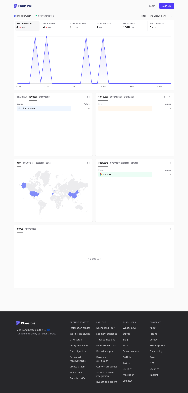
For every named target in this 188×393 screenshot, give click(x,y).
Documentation (131, 351)
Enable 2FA (76, 372)
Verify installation (79, 345)
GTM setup (76, 339)
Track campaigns (105, 339)
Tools (126, 345)
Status (126, 333)
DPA (152, 363)
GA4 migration (78, 351)
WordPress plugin (80, 333)
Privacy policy (157, 345)
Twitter (127, 363)
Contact (154, 339)
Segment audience (106, 333)
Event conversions (106, 345)
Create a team (77, 366)
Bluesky (127, 369)
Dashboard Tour (105, 327)
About (153, 327)
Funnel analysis (104, 351)
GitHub (127, 357)
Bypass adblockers (106, 381)
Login (152, 5)
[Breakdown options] (169, 97)
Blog (125, 339)
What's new (129, 327)
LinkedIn (127, 380)
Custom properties (106, 366)
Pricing (153, 333)
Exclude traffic (77, 378)
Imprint (154, 374)
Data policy (156, 351)
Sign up (166, 5)
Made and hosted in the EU (33, 330)
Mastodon (128, 374)
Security (154, 369)
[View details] (88, 97)
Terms (153, 357)
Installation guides (80, 327)
